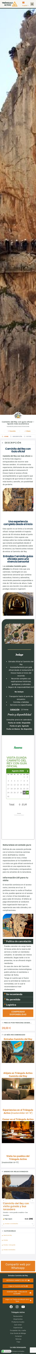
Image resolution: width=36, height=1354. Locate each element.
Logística (11, 1004)
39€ (31, 1219)
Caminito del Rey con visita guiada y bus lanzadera (16, 1206)
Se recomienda (14, 994)
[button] (32, 4)
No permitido (13, 999)
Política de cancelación (18, 941)
